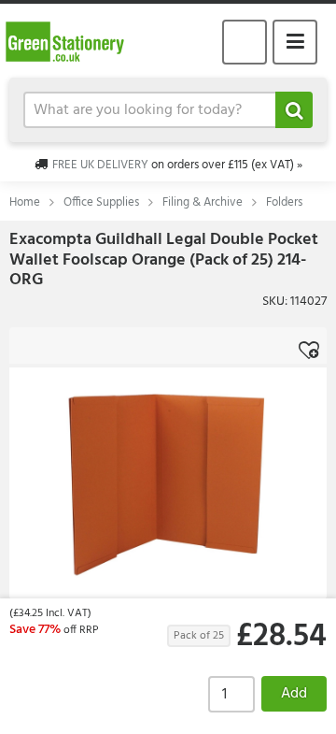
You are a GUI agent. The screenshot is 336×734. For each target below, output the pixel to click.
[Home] (72, 41)
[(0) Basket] (244, 42)
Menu (295, 42)
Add (294, 694)
